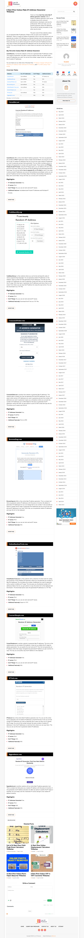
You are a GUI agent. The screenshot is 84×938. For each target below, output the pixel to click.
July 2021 (61, 221)
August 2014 (62, 488)
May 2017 (61, 382)
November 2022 (62, 169)
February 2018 (62, 353)
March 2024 (61, 118)
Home (22, 926)
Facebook (39, 930)
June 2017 (61, 379)
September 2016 (63, 408)
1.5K (69, 75)
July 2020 (61, 260)
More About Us (66, 100)
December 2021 (62, 205)
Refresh (29, 911)
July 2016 (61, 414)
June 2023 (61, 147)
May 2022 (61, 189)
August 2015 (62, 450)
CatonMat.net (10, 76)
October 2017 (62, 366)
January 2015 (62, 472)
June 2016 (61, 417)
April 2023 (61, 153)
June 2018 (61, 340)
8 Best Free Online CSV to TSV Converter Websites (40, 875)
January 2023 (62, 163)
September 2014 (63, 485)
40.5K (63, 75)
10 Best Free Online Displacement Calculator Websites (40, 847)
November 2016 (62, 401)
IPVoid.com (9, 92)
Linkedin (45, 930)
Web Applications (11, 820)
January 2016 (62, 434)
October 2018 (62, 327)
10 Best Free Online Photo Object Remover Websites (16, 875)
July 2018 (61, 337)
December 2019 (62, 282)
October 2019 (62, 289)
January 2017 (62, 395)
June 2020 (61, 263)
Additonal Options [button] (46, 73)
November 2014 (62, 479)
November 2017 (62, 363)
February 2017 (62, 392)
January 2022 (62, 202)
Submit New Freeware (32, 926)
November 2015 (62, 440)
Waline (49, 913)
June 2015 (61, 456)
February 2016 (62, 430)
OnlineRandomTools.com (13, 87)
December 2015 (62, 437)
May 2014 (61, 498)
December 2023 (62, 128)
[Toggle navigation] (75, 4)
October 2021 (62, 211)
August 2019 (62, 295)
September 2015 (63, 446)
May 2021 (61, 227)
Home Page (11, 199)
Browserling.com (11, 84)
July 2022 (61, 182)
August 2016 (62, 411)
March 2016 (61, 427)
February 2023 (62, 160)
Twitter (42, 930)
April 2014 (61, 501)
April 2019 (61, 308)
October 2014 (62, 482)
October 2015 (62, 443)
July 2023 (61, 144)
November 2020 (62, 247)
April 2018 (61, 347)
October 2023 (62, 134)
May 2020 (61, 266)
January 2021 (62, 240)
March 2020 (61, 273)
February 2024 (62, 121)
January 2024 (62, 124)
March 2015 (61, 466)
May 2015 (61, 459)
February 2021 (62, 237)
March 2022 (61, 195)
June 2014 (61, 495)
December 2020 (62, 244)
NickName (10, 886)
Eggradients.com (11, 95)
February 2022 (62, 198)
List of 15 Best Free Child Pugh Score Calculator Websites (16, 847)
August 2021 (62, 218)
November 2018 (62, 324)
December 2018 (62, 321)
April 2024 (61, 115)
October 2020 (62, 250)
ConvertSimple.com (11, 90)
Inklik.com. (54, 936)
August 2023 (62, 140)
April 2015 (61, 463)
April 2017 (61, 385)
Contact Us (45, 926)
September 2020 (63, 253)
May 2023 (61, 150)
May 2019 (61, 305)
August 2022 (62, 179)
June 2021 (61, 224)
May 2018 (61, 343)
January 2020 (62, 279)
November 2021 (62, 208)
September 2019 (63, 292)
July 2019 (61, 298)
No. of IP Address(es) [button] (26, 73)
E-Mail (31, 886)
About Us (53, 926)
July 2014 (61, 492)
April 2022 (61, 192)
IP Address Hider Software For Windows (23, 64)
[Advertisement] (48, 3)
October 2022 (62, 173)
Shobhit (33, 851)
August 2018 (62, 334)
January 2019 (62, 318)
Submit (49, 900)
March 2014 (61, 504)
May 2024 (61, 111)
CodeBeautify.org (11, 79)
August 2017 (62, 372)
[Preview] (10, 900)
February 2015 (62, 469)
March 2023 (61, 157)
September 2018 (63, 330)
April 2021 (61, 231)
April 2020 (61, 269)
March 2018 (61, 350)
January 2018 (62, 356)
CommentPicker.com (11, 82)
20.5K (57, 75)
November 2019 (62, 285)
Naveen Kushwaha (12, 851)
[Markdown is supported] (9, 900)
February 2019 (62, 314)
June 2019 (61, 301)
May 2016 (61, 421)
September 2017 (63, 369)
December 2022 (62, 166)
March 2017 (61, 388)
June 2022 (61, 186)
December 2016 (62, 398)
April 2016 (61, 424)
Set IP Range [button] (36, 73)
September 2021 (63, 215)
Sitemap (60, 926)
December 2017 (62, 359)
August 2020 (62, 256)
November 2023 (62, 131)
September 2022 (63, 176)
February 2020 (62, 276)
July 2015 (61, 453)
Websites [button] (9, 73)
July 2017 (61, 376)
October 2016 (62, 405)
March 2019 (61, 311)
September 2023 (63, 137)
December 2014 (62, 475)
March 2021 (61, 234)
